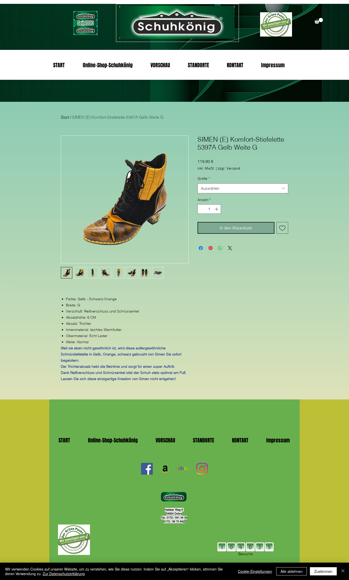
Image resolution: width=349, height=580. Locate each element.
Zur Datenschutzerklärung (64, 573)
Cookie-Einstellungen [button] (255, 571)
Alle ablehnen (292, 571)
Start (65, 117)
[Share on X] (230, 248)
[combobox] (242, 188)
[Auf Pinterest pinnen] (210, 248)
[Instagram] (202, 469)
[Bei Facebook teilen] (201, 248)
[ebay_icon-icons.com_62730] (184, 469)
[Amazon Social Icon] (165, 469)
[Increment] (217, 209)
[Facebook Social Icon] (147, 469)
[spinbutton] (209, 209)
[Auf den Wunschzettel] (282, 228)
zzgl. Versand (229, 168)
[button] (319, 21)
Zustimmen (323, 571)
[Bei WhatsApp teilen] (220, 248)
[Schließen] (343, 571)
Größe (203, 178)
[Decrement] (201, 209)
